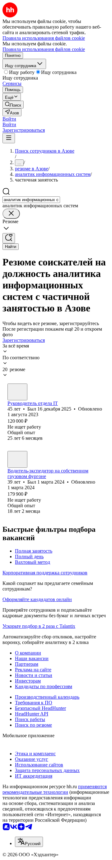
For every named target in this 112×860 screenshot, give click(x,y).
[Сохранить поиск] (8, 238)
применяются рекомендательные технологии (54, 789)
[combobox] (31, 199)
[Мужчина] (17, 392)
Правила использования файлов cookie (43, 49)
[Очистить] (11, 214)
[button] (9, 119)
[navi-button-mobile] (8, 138)
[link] (13, 104)
